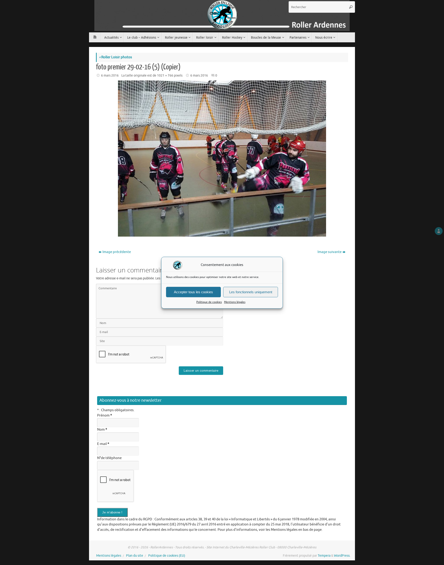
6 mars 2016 (110, 75)
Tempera (324, 556)
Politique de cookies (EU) (166, 556)
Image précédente (116, 252)
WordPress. (342, 556)
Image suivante (330, 252)
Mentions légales (234, 302)
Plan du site (134, 556)
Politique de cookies (209, 302)
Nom (102, 429)
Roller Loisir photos (115, 57)
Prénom (104, 415)
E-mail (103, 444)
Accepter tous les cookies (193, 292)
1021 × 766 (165, 75)
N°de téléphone (109, 458)
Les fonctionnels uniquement (250, 292)
